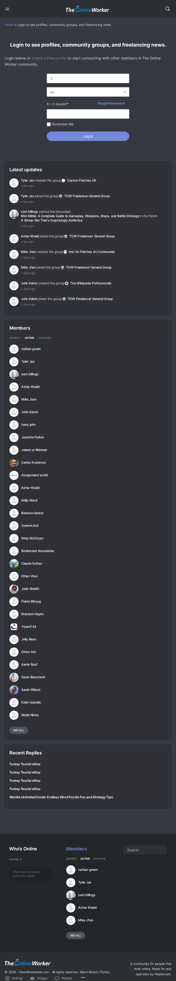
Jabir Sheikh (30, 589)
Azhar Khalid (30, 236)
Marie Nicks (29, 715)
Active (29, 338)
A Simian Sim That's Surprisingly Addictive (51, 220)
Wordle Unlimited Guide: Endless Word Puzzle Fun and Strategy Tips (61, 797)
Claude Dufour (31, 563)
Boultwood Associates (37, 551)
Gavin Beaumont (33, 677)
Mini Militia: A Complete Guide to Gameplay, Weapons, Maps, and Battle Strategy (80, 216)
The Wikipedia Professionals (91, 283)
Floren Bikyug (31, 601)
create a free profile (49, 58)
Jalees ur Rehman (34, 450)
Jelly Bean (28, 639)
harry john (28, 424)
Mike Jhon (28, 252)
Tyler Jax (27, 180)
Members (76, 849)
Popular (45, 338)
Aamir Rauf (29, 664)
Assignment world (34, 475)
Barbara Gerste (32, 513)
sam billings (29, 211)
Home (9, 25)
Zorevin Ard (29, 525)
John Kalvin (29, 283)
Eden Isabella (31, 702)
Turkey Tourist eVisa (24, 764)
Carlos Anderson (33, 462)
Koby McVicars (32, 538)
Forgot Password (111, 103)
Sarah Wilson (30, 690)
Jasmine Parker (32, 437)
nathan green (31, 349)
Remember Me (62, 124)
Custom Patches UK (81, 180)
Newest (14, 338)
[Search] (167, 8)
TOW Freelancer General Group (87, 196)
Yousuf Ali (28, 626)
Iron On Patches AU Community (92, 252)
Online (15, 859)
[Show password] (125, 91)
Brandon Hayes (32, 614)
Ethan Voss (29, 576)
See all (18, 730)
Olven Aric (28, 652)
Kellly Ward (29, 500)
